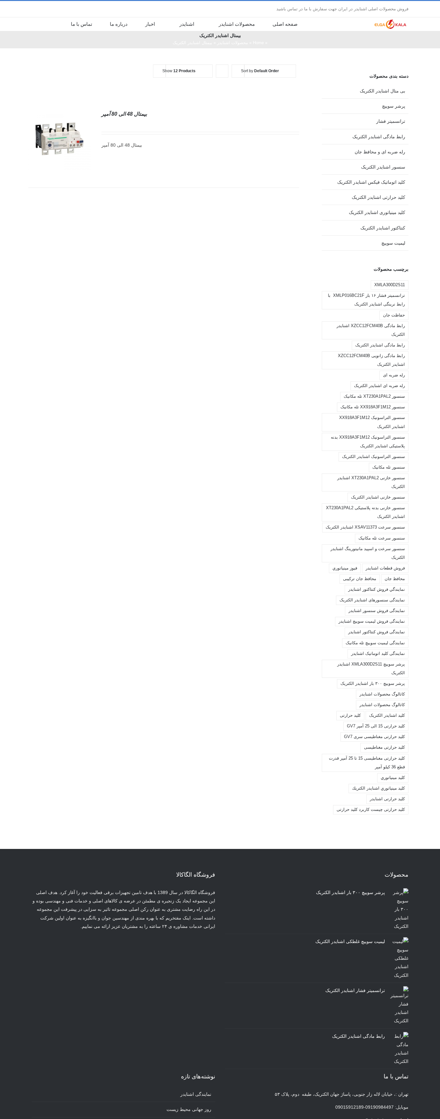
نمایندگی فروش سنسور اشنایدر (377, 610)
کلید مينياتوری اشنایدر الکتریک (377, 212)
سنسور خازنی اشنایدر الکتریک (378, 497)
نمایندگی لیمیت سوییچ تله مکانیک (375, 643)
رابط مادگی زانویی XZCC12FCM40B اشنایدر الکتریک (371, 360)
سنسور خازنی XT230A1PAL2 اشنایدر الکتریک (371, 482)
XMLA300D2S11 (389, 285)
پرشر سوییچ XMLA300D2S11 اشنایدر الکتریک (371, 668)
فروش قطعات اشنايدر (385, 568)
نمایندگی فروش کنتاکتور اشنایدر (376, 632)
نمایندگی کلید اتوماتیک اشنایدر (378, 653)
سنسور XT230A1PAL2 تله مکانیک (374, 396)
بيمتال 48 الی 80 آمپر (124, 114)
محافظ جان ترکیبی (359, 579)
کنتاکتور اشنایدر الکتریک (382, 227)
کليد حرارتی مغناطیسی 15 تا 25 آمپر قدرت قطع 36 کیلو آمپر (367, 762)
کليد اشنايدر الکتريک (387, 715)
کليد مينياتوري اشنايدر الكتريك (378, 788)
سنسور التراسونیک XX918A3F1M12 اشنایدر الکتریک (372, 422)
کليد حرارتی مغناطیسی (384, 747)
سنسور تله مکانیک (388, 467)
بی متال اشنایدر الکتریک (382, 90)
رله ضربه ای (394, 375)
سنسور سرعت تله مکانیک (382, 538)
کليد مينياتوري (393, 777)
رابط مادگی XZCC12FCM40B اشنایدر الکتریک (371, 330)
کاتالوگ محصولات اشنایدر (382, 705)
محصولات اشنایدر (232, 42)
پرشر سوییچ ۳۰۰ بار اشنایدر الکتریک (372, 683)
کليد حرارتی (350, 715)
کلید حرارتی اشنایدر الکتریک (378, 197)
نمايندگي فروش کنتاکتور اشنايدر (376, 589)
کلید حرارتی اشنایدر (387, 799)
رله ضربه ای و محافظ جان (380, 151)
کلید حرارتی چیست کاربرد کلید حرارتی (371, 809)
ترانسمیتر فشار (390, 121)
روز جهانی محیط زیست (189, 1109)
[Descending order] (222, 71)
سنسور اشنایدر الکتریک (383, 167)
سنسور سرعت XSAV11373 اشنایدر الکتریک (365, 527)
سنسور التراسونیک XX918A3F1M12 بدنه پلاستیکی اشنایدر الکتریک (368, 441)
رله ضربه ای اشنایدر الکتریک (379, 386)
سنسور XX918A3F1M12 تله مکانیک (372, 407)
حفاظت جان (394, 315)
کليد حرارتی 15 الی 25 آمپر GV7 (376, 726)
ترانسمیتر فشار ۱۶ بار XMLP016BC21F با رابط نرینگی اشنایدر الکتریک (366, 300)
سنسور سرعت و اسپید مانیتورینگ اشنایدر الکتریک (367, 553)
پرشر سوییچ (393, 106)
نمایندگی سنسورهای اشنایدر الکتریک (372, 600)
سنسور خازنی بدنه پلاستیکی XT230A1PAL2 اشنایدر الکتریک (365, 512)
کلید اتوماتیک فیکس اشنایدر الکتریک (371, 182)
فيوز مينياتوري (344, 568)
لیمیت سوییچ (393, 243)
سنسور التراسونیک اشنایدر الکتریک (373, 456)
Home (258, 42)
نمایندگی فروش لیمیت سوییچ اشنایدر (372, 621)
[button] (51, 23)
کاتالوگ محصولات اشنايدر (382, 694)
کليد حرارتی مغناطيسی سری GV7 (374, 737)
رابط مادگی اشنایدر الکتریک (378, 136)
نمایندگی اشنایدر (195, 1094)
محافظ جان (395, 579)
